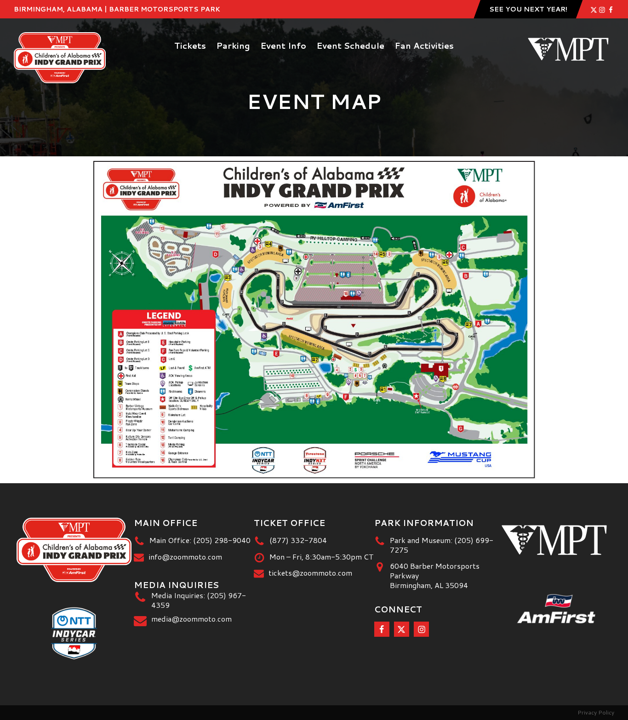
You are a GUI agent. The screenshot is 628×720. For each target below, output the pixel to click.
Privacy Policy (595, 712)
